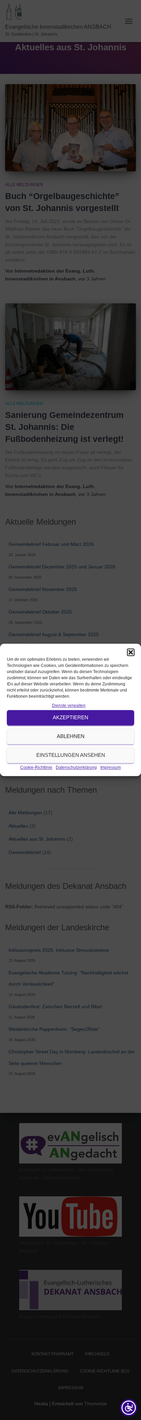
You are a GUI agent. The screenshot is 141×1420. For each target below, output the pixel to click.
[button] (130, 652)
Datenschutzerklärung (76, 767)
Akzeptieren (70, 718)
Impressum (110, 767)
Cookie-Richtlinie (36, 767)
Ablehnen (71, 736)
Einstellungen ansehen (70, 755)
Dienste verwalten (69, 705)
